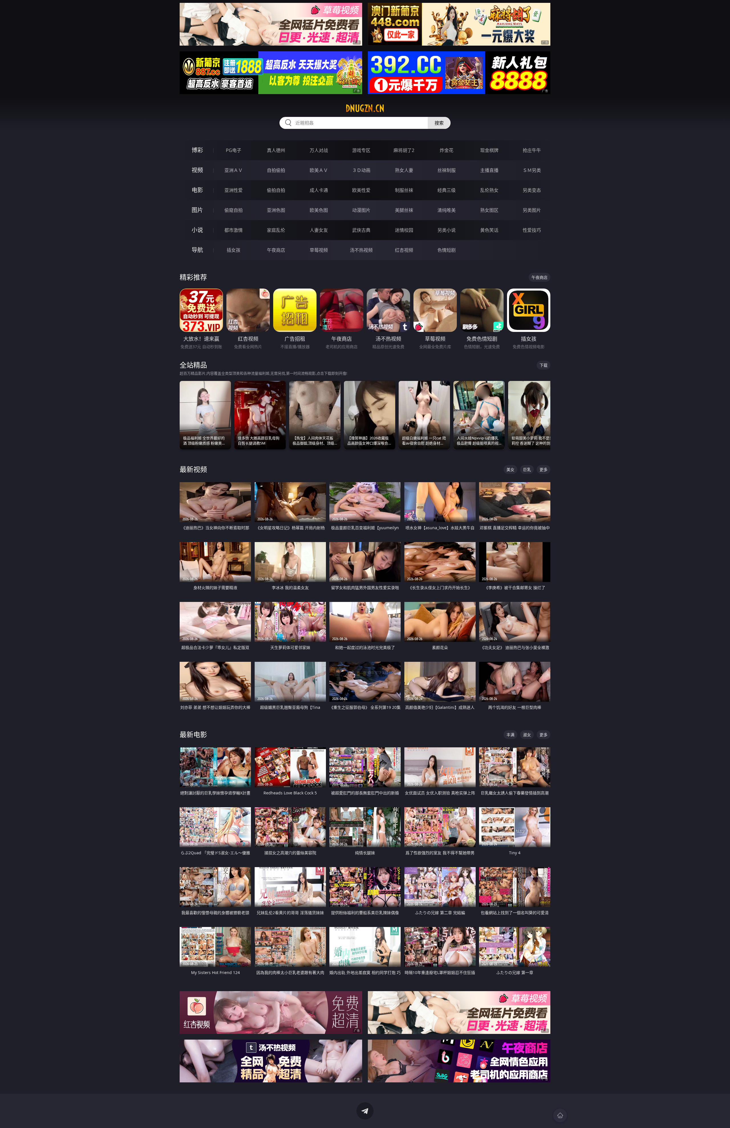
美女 (510, 469)
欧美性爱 (361, 190)
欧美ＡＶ (319, 170)
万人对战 (319, 150)
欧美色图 (319, 210)
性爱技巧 (532, 230)
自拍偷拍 (276, 170)
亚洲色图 (276, 210)
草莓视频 (319, 250)
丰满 (510, 734)
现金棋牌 (489, 150)
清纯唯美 (446, 210)
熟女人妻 (404, 170)
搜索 (439, 123)
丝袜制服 (446, 170)
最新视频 (193, 469)
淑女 (527, 734)
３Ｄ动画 (361, 170)
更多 (544, 469)
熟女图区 (489, 210)
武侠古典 (361, 230)
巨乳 (527, 469)
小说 (197, 230)
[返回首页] (560, 1115)
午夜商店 (276, 250)
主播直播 (489, 170)
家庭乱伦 (276, 230)
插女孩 (233, 250)
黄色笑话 (489, 230)
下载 (544, 365)
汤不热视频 (361, 250)
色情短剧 (446, 250)
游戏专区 (361, 150)
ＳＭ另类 (532, 170)
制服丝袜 (404, 190)
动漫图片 (361, 210)
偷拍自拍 (276, 190)
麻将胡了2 (404, 150)
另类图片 (532, 210)
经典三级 (446, 190)
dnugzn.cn (365, 108)
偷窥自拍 (233, 210)
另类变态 (532, 190)
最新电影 (193, 734)
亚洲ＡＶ (233, 170)
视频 (197, 170)
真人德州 (276, 150)
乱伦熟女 (489, 190)
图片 (197, 210)
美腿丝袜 (404, 210)
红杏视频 (404, 250)
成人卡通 (319, 190)
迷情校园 (404, 230)
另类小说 (446, 230)
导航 (197, 250)
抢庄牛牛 (532, 150)
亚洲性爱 (233, 190)
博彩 (197, 150)
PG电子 (233, 150)
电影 (197, 190)
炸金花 (446, 150)
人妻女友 (319, 230)
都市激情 (233, 230)
